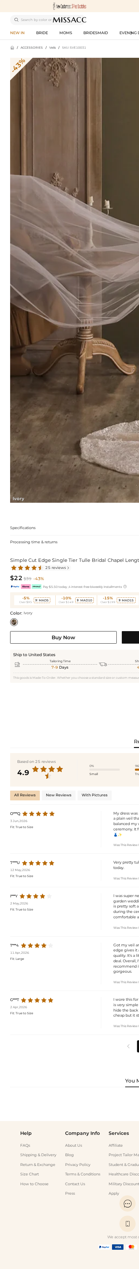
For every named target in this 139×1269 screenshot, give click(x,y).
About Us (73, 1145)
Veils (52, 47)
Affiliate (116, 1145)
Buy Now (63, 637)
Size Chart (29, 1174)
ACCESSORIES (32, 47)
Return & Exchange (37, 1165)
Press (70, 1193)
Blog (69, 1155)
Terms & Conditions (82, 1174)
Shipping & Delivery (38, 1155)
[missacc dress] (69, 6)
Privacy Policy (77, 1165)
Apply (114, 1193)
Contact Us (75, 1184)
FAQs (25, 1145)
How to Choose (34, 1184)
